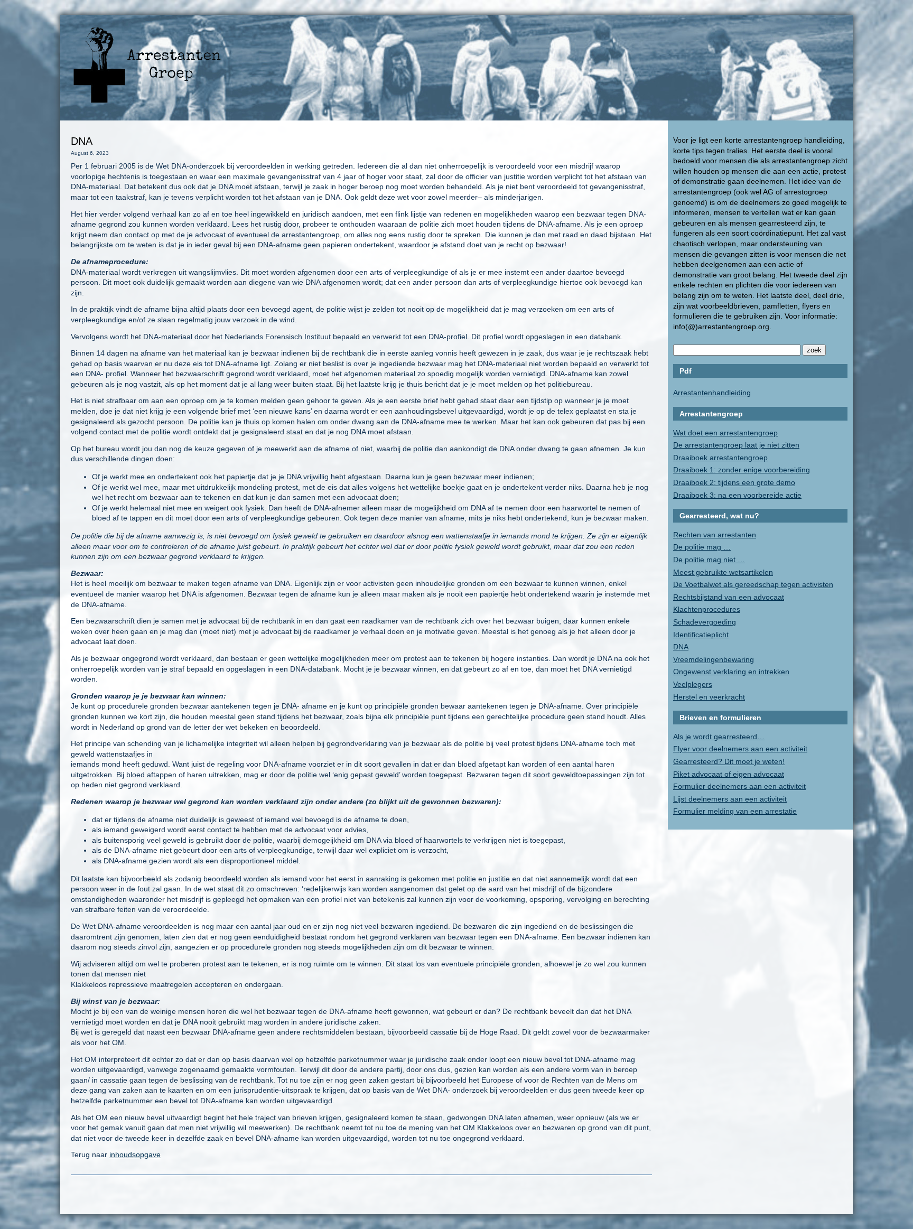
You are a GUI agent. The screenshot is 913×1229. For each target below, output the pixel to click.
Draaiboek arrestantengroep (720, 457)
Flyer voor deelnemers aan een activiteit (740, 748)
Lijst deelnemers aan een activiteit (730, 799)
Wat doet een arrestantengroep (725, 433)
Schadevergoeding (704, 622)
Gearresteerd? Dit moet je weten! (729, 761)
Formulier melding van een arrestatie (735, 811)
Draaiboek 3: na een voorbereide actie (737, 495)
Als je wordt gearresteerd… (719, 736)
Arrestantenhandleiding (712, 392)
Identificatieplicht (701, 634)
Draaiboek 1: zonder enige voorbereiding (741, 469)
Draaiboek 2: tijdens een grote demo (734, 482)
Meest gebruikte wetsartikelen (723, 572)
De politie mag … (702, 547)
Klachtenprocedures (706, 609)
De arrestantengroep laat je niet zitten (736, 445)
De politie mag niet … (709, 559)
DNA (680, 647)
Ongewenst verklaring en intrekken (731, 671)
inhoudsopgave (135, 1154)
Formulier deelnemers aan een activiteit (739, 786)
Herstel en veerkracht (709, 697)
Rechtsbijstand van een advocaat (728, 597)
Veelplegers (692, 684)
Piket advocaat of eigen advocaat (728, 774)
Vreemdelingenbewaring (713, 659)
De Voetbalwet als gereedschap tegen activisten (753, 584)
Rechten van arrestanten (714, 534)
